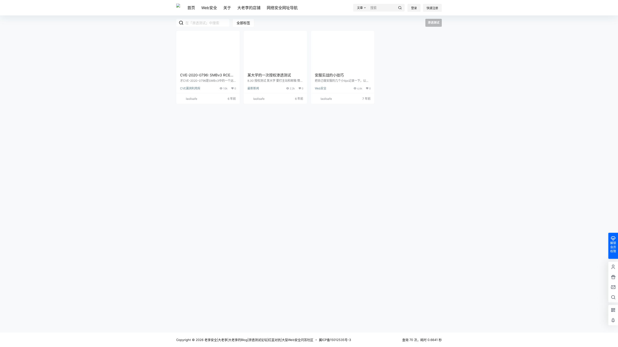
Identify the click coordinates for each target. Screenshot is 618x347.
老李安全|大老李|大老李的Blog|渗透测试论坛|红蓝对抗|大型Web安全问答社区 (258, 340)
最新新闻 (253, 88)
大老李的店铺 (248, 7)
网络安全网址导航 (282, 7)
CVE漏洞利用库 (190, 88)
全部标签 (243, 23)
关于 (227, 7)
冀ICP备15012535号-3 (335, 340)
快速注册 (432, 8)
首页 (191, 7)
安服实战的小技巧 (329, 75)
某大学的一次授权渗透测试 (269, 75)
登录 (414, 8)
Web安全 (209, 7)
